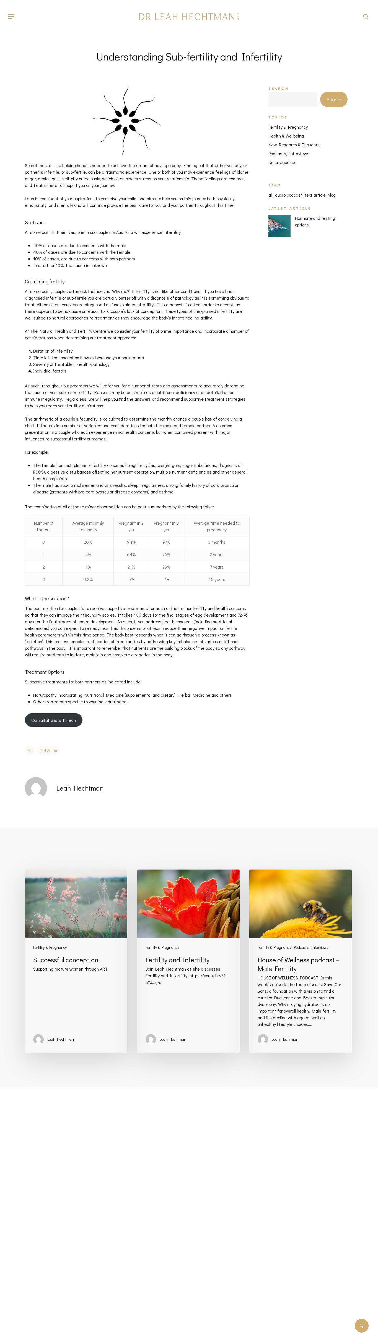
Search (278, 88)
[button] (11, 16)
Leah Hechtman (79, 788)
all (30, 750)
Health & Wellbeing (286, 136)
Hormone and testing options (315, 221)
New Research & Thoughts (294, 144)
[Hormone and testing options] (279, 229)
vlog (332, 195)
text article (48, 750)
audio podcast (288, 195)
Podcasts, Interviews (288, 153)
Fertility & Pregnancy (288, 127)
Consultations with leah (53, 720)
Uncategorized (282, 162)
